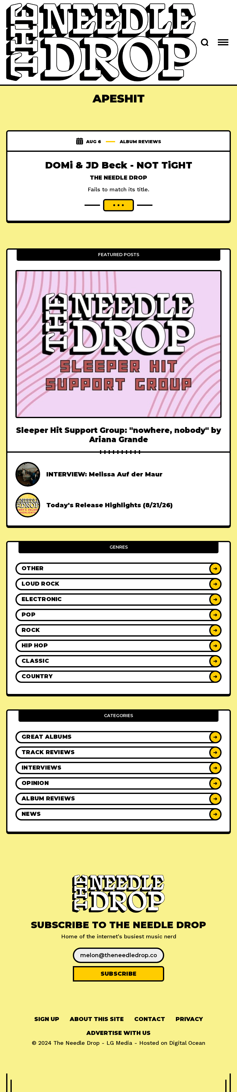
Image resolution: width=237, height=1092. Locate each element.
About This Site (97, 1019)
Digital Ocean (187, 1043)
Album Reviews (140, 141)
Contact (149, 1019)
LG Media (119, 1043)
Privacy (189, 1019)
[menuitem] (46, 1019)
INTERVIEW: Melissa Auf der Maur (104, 474)
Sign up (46, 1019)
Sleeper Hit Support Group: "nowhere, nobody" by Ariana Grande (118, 435)
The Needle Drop (118, 177)
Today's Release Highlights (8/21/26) (109, 505)
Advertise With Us (118, 1033)
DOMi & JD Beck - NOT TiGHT (118, 165)
